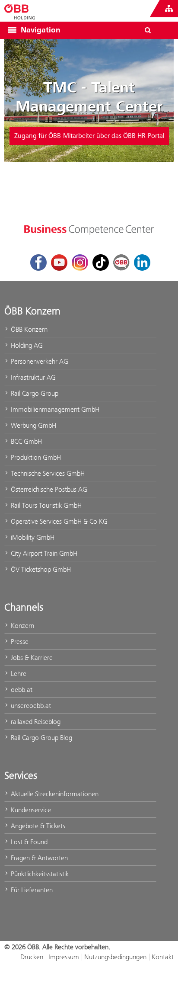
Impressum (63, 957)
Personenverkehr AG (38, 361)
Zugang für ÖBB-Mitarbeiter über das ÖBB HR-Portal (89, 135)
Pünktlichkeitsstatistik (39, 874)
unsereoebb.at (30, 705)
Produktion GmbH (35, 457)
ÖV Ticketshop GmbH (40, 569)
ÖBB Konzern (28, 329)
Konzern (21, 625)
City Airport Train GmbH (43, 553)
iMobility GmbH (31, 537)
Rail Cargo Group (33, 393)
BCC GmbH (25, 441)
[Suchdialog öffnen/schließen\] (147, 30)
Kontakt (163, 957)
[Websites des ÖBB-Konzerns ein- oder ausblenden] (169, 8)
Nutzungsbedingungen (115, 957)
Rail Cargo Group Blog (40, 737)
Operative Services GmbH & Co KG (58, 521)
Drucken (31, 957)
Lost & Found (28, 842)
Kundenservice (30, 810)
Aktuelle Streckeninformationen (54, 794)
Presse (19, 641)
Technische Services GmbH (47, 473)
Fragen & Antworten (38, 858)
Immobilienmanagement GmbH (54, 409)
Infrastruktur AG (32, 377)
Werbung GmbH (32, 425)
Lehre (17, 673)
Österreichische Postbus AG (48, 489)
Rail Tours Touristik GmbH (45, 505)
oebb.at (20, 689)
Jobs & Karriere (31, 657)
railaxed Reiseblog (34, 721)
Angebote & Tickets (37, 826)
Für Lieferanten (31, 890)
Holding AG (26, 345)
